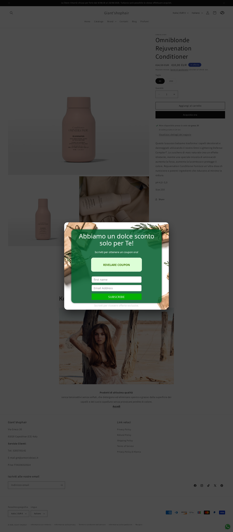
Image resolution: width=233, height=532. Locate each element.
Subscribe (116, 297)
